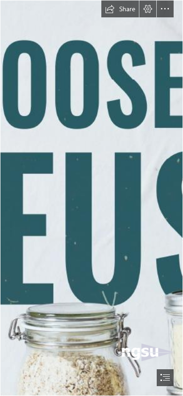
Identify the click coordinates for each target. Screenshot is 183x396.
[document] (91, 198)
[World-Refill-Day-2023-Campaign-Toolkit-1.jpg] (91, 198)
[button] (120, 8)
